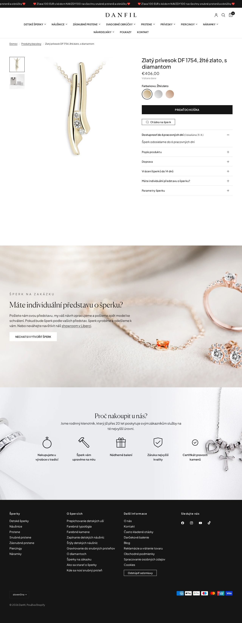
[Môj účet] (216, 15)
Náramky (209, 24)
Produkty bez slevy (31, 43)
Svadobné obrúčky (119, 24)
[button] (33, 336)
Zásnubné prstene (85, 24)
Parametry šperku (153, 190)
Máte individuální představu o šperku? (166, 181)
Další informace (135, 513)
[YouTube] (203, 523)
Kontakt (143, 32)
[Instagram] (194, 523)
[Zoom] (122, 64)
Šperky (14, 513)
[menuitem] (35, 24)
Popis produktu (152, 152)
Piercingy (188, 24)
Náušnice (58, 24)
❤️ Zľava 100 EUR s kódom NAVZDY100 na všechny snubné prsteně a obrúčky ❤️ (73, 4)
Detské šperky (33, 24)
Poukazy (125, 32)
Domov (13, 43)
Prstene (146, 24)
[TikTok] (212, 523)
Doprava (147, 161)
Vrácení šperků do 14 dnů (158, 171)
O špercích (75, 513)
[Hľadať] (223, 15)
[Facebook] (185, 523)
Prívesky (166, 24)
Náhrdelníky (102, 32)
